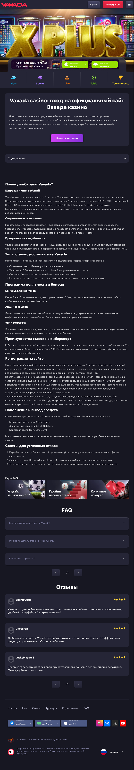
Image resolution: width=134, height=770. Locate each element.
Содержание (70, 708)
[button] (130, 40)
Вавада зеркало (67, 138)
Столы (36, 708)
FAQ (86, 708)
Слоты (12, 708)
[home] (14, 5)
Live (24, 708)
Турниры (51, 708)
